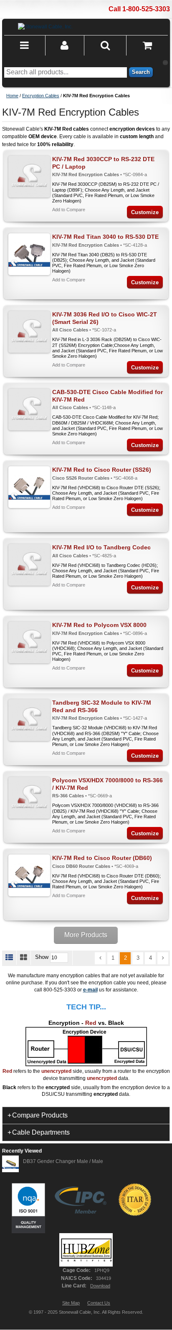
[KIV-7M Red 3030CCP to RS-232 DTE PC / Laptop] (29, 176)
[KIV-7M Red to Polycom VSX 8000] (29, 642)
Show (41, 957)
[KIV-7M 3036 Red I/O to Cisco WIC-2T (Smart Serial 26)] (29, 332)
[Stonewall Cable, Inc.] (45, 27)
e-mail (90, 990)
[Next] (162, 958)
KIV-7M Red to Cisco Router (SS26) (101, 469)
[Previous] (100, 958)
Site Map (71, 1302)
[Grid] (24, 958)
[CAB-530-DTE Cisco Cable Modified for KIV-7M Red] (29, 409)
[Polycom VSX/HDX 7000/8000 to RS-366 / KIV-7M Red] (29, 798)
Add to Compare (68, 209)
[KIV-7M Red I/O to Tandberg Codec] (29, 565)
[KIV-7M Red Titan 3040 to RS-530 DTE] (29, 254)
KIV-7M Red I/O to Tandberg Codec (101, 547)
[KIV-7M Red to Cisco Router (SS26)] (29, 487)
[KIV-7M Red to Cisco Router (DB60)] (29, 875)
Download (100, 1285)
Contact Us (98, 1302)
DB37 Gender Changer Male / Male (63, 1161)
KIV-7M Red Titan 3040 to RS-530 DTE (105, 236)
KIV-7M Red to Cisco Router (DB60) (102, 858)
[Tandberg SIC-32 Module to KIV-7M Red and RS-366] (29, 720)
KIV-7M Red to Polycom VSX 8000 (99, 625)
